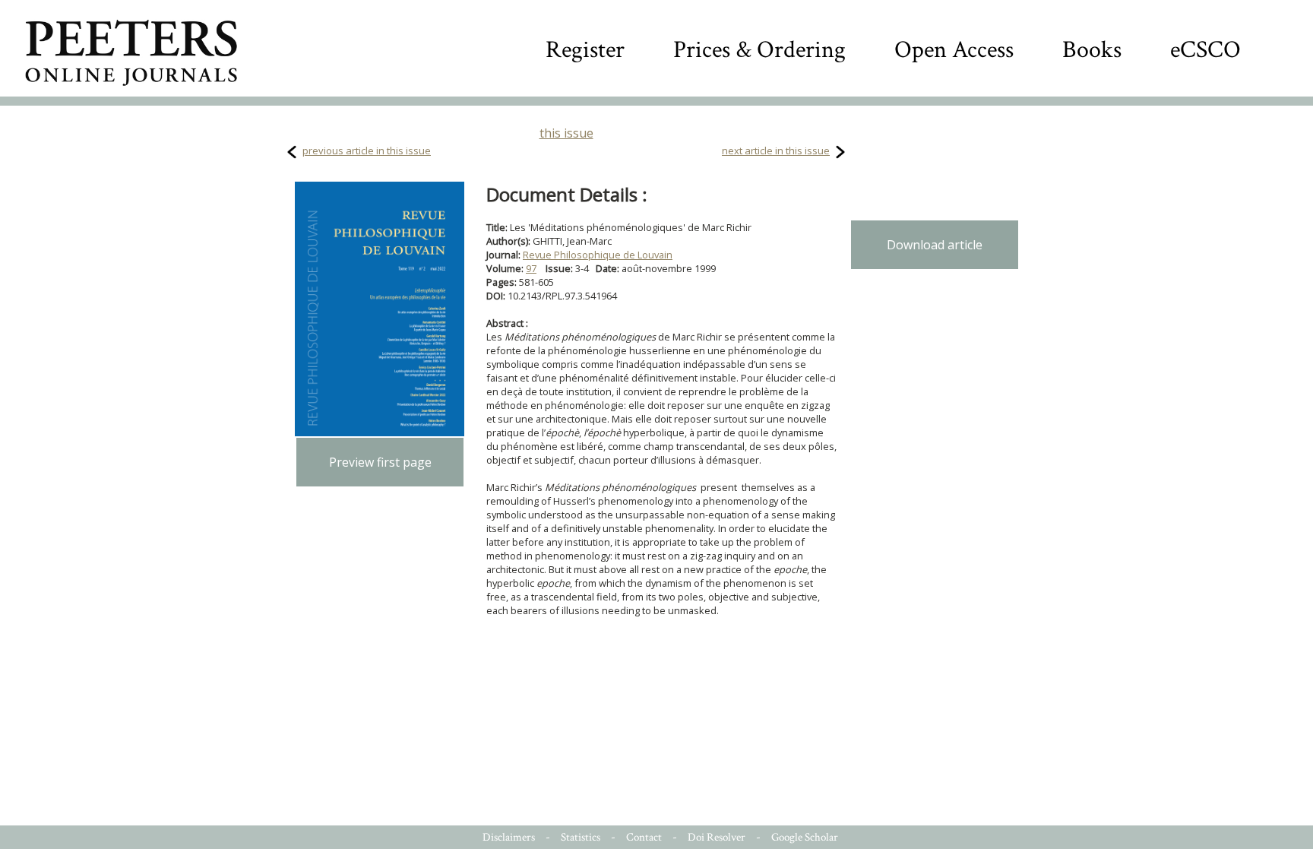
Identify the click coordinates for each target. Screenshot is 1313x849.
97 (531, 268)
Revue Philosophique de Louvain (597, 254)
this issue (566, 133)
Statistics (580, 837)
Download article (934, 244)
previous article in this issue (366, 150)
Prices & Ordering (759, 49)
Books (1092, 49)
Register (585, 49)
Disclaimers (508, 837)
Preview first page (380, 462)
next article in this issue (776, 150)
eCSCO (1205, 49)
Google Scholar (804, 837)
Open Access (954, 49)
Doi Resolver (716, 837)
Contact (644, 837)
